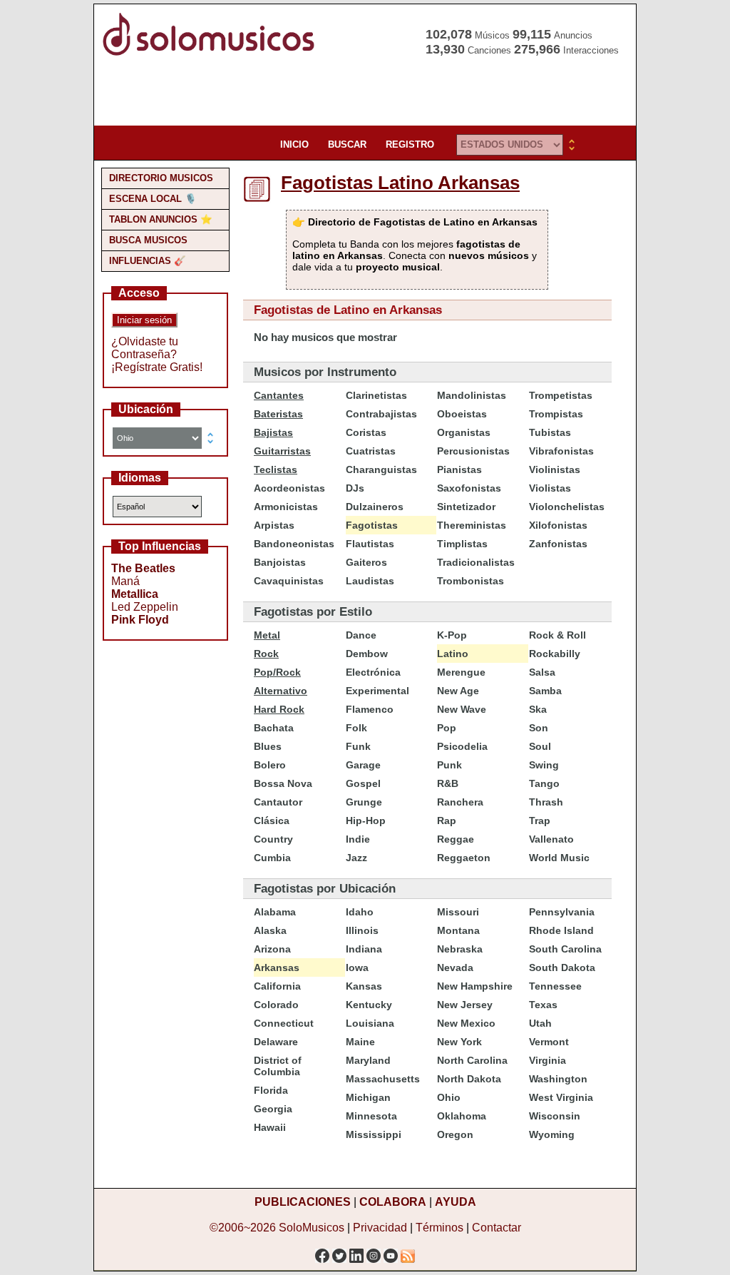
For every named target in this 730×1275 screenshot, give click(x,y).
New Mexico (466, 1023)
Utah (540, 1023)
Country (273, 839)
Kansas (364, 986)
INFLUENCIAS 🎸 (147, 260)
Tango (544, 783)
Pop (446, 727)
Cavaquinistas (289, 580)
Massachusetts (383, 1078)
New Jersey (465, 1004)
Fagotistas (372, 525)
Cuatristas (371, 451)
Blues (268, 746)
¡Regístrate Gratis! (156, 367)
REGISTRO (410, 144)
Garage (363, 765)
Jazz (356, 857)
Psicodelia (462, 746)
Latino (452, 653)
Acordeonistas (289, 488)
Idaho (360, 912)
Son (538, 727)
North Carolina (472, 1060)
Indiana (364, 949)
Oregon (455, 1134)
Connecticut (284, 1023)
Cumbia (272, 857)
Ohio (449, 1097)
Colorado (276, 1004)
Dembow (367, 653)
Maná (125, 581)
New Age (458, 690)
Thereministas (471, 525)
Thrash (546, 802)
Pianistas (459, 469)
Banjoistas (280, 562)
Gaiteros (366, 562)
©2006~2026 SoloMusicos (277, 1227)
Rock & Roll (557, 635)
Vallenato (551, 839)
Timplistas (462, 543)
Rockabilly (554, 653)
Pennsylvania (562, 912)
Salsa (542, 672)
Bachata (274, 727)
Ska (538, 709)
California (277, 986)
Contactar (496, 1227)
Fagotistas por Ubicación (325, 888)
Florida (271, 1090)
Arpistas (274, 525)
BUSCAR (347, 144)
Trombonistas (470, 580)
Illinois (362, 930)
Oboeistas (462, 414)
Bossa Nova (283, 783)
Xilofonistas (558, 525)
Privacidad (380, 1227)
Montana (458, 930)
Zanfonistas (558, 543)
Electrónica (373, 672)
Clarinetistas (376, 395)
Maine (360, 1041)
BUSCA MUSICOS (148, 240)
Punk (449, 765)
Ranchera (460, 802)
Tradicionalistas (476, 562)
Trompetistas (560, 395)
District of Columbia (278, 1066)
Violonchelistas (567, 506)
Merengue (461, 672)
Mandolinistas (471, 395)
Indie (358, 839)
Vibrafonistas (561, 451)
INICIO (294, 144)
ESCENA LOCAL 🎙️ (153, 198)
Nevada (455, 967)
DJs (355, 488)
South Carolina (565, 949)
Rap (446, 820)
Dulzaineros (374, 506)
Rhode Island (561, 930)
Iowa (357, 967)
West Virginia (561, 1097)
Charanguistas (381, 469)
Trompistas (556, 414)
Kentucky (369, 1004)
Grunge (364, 802)
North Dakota (469, 1078)
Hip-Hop (366, 820)
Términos (439, 1227)
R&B (447, 783)
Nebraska (460, 949)
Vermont (549, 1041)
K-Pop (452, 635)
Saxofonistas (469, 488)
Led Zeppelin (144, 607)
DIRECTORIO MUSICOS (161, 178)
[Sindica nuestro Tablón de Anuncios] (408, 1252)
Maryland (368, 1060)
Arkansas (276, 967)
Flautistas (370, 543)
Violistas (550, 488)
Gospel (363, 783)
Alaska (270, 930)
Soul (540, 746)
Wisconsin (554, 1116)
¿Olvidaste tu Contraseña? (144, 347)
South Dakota (562, 967)
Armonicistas (286, 506)
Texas (543, 1004)
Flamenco (370, 709)
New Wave (461, 709)
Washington (558, 1078)
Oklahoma (461, 1116)
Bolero (270, 765)
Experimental (377, 690)
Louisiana (370, 1023)
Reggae (455, 839)
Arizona (272, 949)
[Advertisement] (360, 93)
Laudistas (370, 580)
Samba (545, 690)
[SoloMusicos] (211, 54)
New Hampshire (475, 986)
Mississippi (373, 1134)
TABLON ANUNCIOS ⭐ (160, 219)
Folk (356, 727)
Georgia (273, 1108)
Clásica (271, 820)
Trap (539, 820)
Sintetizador (466, 506)
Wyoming (552, 1134)
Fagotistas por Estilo (313, 612)
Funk (358, 746)
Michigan (368, 1097)
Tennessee (555, 986)
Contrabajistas (381, 414)
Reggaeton (463, 857)
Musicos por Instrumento (325, 372)
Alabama (275, 912)
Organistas (463, 432)
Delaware (276, 1041)
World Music (559, 857)
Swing (544, 765)
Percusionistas (473, 451)
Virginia (547, 1060)
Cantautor (278, 802)
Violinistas (554, 469)
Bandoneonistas (294, 543)
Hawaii (270, 1127)
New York (459, 1041)
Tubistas (550, 432)
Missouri (458, 912)
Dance (361, 635)
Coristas (366, 432)
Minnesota (371, 1116)
